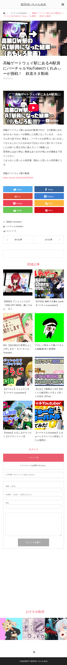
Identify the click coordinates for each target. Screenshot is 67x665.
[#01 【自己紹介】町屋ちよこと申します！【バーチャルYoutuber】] (17, 327)
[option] (11, 629)
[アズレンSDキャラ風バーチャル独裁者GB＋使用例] (49, 327)
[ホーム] (4, 13)
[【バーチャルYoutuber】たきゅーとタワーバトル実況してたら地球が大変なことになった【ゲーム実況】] (49, 415)
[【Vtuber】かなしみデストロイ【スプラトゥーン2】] (17, 415)
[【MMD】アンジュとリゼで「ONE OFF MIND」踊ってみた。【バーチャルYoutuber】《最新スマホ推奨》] (17, 283)
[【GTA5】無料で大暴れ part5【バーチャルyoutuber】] (49, 283)
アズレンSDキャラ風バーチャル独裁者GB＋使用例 (49, 347)
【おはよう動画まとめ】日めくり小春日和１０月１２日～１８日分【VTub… (49, 393)
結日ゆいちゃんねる (33, 4)
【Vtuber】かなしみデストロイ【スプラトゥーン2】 (17, 434)
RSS (34, 651)
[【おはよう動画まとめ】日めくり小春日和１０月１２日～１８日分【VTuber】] (49, 371)
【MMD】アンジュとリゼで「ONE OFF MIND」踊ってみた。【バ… (17, 305)
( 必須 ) (11, 486)
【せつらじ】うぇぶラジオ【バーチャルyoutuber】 (16, 391)
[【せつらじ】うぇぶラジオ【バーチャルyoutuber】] (17, 371)
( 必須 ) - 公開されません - (19, 494)
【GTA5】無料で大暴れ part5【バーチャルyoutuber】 (49, 303)
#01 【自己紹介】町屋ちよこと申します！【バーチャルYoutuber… (17, 349)
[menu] (62, 4)
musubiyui (17, 222)
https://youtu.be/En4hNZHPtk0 (18, 177)
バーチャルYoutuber (18, 13)
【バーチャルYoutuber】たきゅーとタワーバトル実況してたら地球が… (49, 436)
